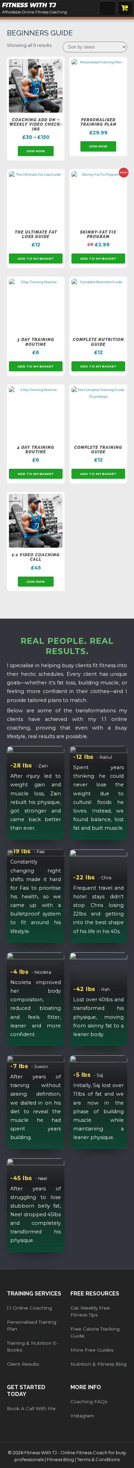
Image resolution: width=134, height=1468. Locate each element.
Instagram (82, 1415)
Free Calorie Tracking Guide (95, 1332)
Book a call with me (31, 1408)
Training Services (34, 1293)
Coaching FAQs (88, 1401)
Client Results (23, 1364)
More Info (85, 1387)
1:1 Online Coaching (29, 1308)
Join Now (35, 151)
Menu (107, 8)
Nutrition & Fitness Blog (98, 1364)
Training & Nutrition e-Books (32, 1346)
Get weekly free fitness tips (90, 1311)
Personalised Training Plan (31, 1325)
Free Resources (94, 1293)
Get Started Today (26, 1390)
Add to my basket (36, 258)
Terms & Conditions (98, 1459)
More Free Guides (91, 1350)
